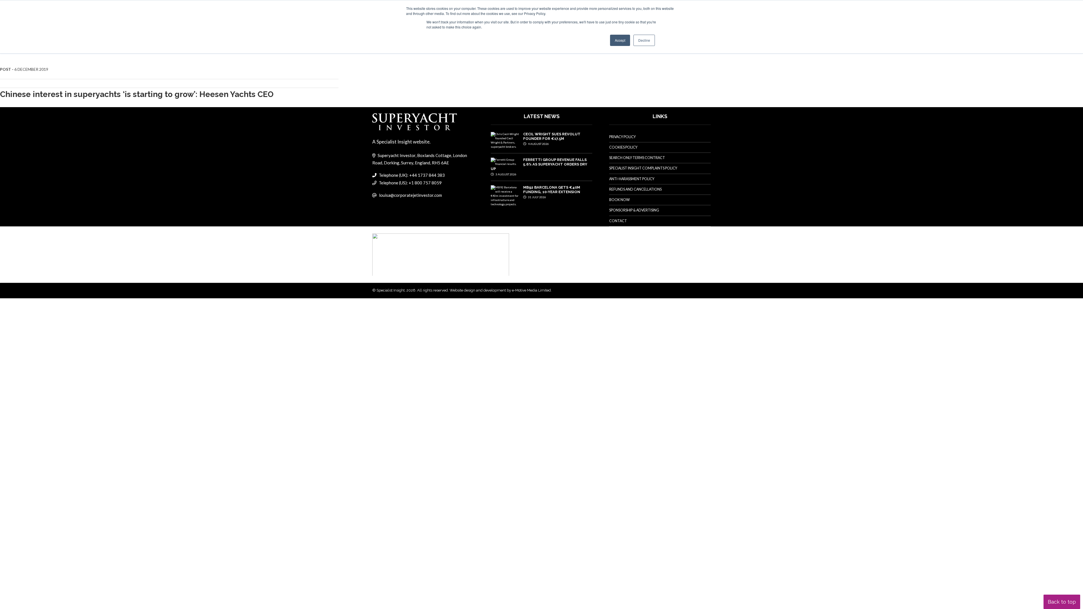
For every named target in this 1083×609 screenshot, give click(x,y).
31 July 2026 (536, 197)
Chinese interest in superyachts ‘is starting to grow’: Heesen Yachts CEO (137, 94)
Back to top (1062, 602)
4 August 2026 (538, 143)
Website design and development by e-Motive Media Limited (500, 290)
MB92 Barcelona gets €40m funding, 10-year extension (551, 189)
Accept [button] (620, 40)
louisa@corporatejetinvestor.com (410, 195)
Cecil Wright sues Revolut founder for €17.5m (551, 136)
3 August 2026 (505, 174)
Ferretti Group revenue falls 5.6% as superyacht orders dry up (539, 164)
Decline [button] (644, 40)
